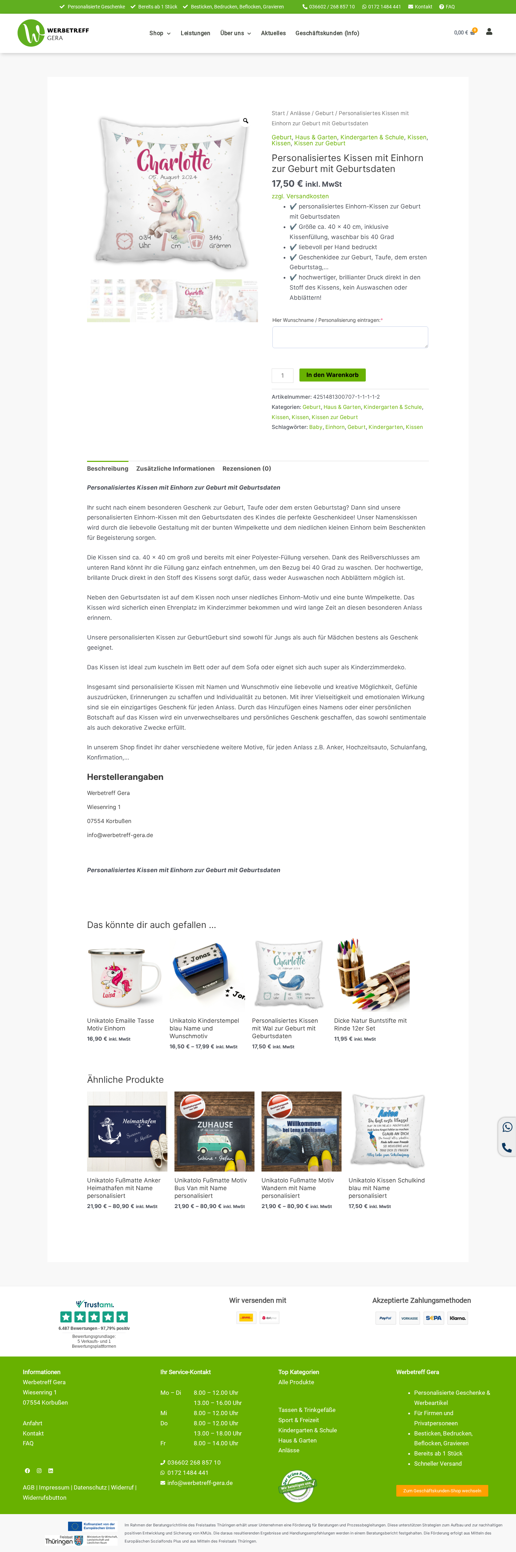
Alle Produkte (296, 1382)
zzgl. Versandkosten (300, 196)
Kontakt (33, 1433)
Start (278, 113)
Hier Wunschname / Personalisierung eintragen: (327, 320)
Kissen (417, 137)
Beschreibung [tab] (107, 468)
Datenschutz (90, 1487)
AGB (29, 1487)
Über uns (232, 33)
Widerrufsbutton (44, 1497)
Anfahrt (32, 1423)
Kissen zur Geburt (319, 143)
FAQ (28, 1443)
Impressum (54, 1487)
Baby (316, 427)
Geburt (324, 113)
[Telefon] (507, 1150)
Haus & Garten (316, 137)
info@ (175, 1482)
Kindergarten (386, 427)
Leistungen (196, 33)
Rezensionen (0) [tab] (247, 468)
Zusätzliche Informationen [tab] (175, 468)
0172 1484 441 (188, 1472)
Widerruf (122, 1487)
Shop (157, 33)
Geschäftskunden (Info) (327, 33)
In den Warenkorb (332, 374)
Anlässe (300, 113)
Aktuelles (273, 33)
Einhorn (335, 427)
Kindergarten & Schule (372, 137)
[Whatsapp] (507, 1130)
